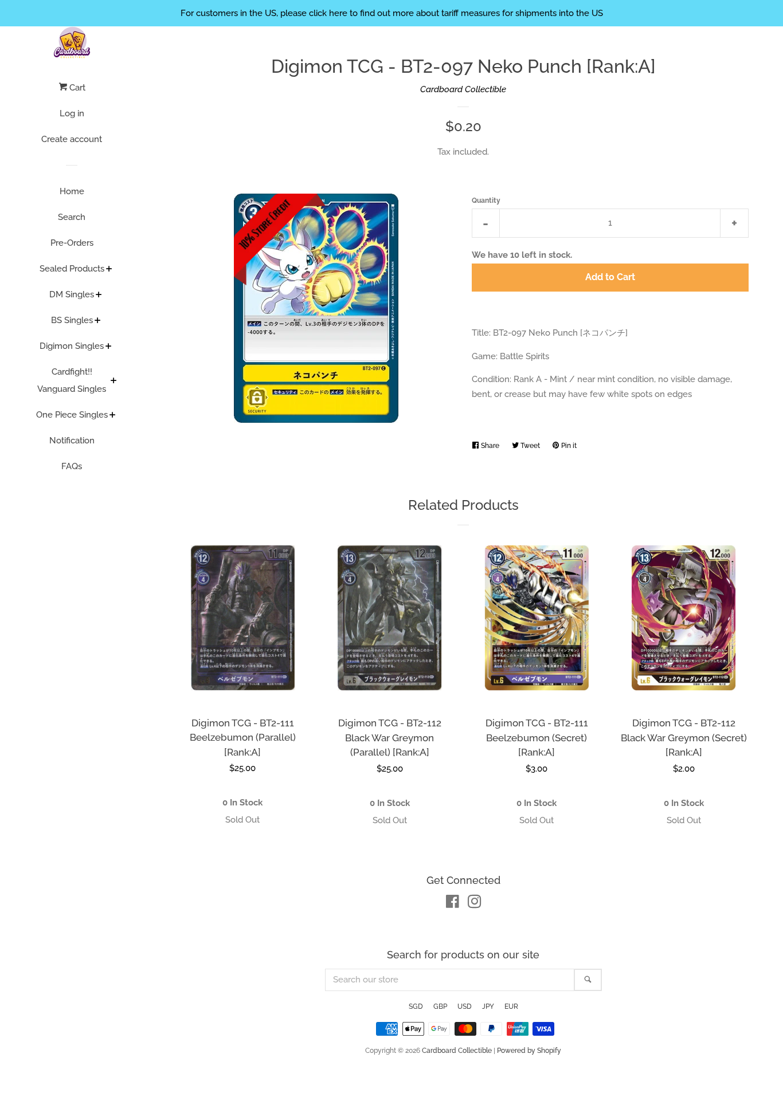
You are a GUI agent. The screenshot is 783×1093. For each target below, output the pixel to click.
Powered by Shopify (529, 1051)
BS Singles (72, 320)
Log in (72, 113)
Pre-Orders (71, 243)
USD (464, 1006)
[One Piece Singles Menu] (113, 416)
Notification (72, 440)
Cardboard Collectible (463, 89)
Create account (71, 139)
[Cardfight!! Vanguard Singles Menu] (114, 381)
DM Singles (71, 294)
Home (72, 191)
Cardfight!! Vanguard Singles (71, 380)
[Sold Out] (243, 820)
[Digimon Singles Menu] (108, 347)
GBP (440, 1006)
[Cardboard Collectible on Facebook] (452, 904)
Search (71, 217)
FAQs (71, 466)
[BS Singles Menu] (98, 321)
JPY (488, 1006)
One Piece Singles (72, 415)
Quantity (486, 200)
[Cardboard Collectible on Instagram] (474, 904)
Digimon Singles (72, 346)
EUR (511, 1006)
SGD (416, 1006)
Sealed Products (72, 269)
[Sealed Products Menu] (109, 270)
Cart (76, 87)
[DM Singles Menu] (99, 295)
